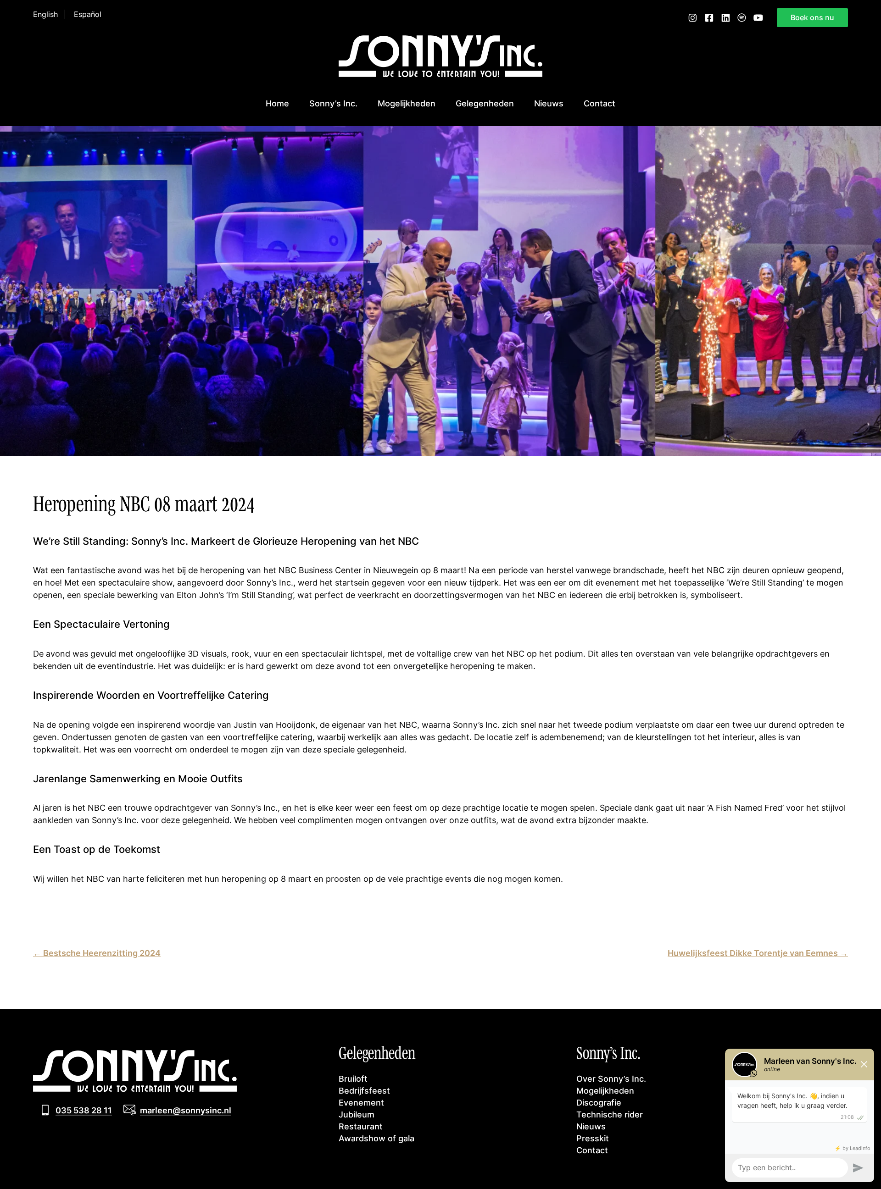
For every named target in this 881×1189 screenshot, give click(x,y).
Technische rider (609, 1114)
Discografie (598, 1102)
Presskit (592, 1138)
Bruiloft (353, 1078)
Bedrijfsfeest (364, 1090)
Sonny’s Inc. (333, 103)
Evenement (361, 1102)
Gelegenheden (485, 103)
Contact (599, 103)
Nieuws (548, 103)
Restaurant (361, 1126)
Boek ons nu (812, 17)
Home (277, 103)
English (45, 14)
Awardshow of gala (376, 1138)
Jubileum (356, 1114)
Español (87, 14)
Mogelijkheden (406, 103)
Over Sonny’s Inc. (611, 1078)
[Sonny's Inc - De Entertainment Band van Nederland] (440, 74)
